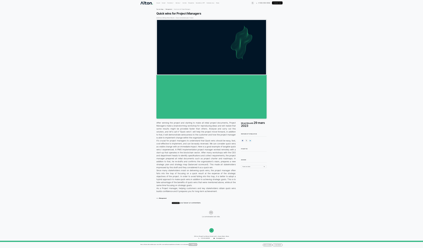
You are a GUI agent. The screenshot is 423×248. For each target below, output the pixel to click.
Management (169, 9)
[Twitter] (246, 140)
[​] (211, 230)
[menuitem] (158, 3)
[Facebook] (242, 140)
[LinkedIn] (250, 140)
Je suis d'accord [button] (277, 244)
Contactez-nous (277, 3)
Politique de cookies (193, 244)
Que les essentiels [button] (267, 244)
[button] (252, 3)
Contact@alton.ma (220, 238)
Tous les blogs (159, 9)
